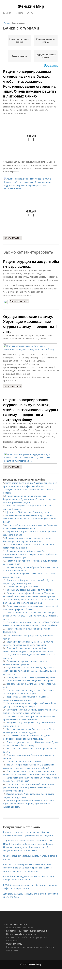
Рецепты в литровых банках (19, 40)
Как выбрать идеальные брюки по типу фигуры (29, 589)
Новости (19, 12)
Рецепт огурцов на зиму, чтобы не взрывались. (31, 264)
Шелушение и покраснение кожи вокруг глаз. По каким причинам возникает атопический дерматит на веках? (29, 518)
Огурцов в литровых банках (46, 56)
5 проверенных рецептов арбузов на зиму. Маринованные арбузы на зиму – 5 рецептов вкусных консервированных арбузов (29, 499)
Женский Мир (31, 6)
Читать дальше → (12, 237)
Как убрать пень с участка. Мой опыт (24, 761)
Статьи (30, 12)
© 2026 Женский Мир (16, 924)
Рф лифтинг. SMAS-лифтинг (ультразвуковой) (27, 512)
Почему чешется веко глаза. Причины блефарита (30, 677)
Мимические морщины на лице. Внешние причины (31, 680)
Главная (7, 12)
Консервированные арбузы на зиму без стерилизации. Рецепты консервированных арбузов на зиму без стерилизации (30, 554)
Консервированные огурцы (45, 40)
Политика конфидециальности (21, 934)
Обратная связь (14, 943)
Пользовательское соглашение (33, 930)
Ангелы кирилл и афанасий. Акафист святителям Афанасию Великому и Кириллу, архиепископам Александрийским (28, 803)
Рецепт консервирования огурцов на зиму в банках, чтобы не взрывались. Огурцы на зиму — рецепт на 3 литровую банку (30, 409)
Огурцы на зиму (19, 56)
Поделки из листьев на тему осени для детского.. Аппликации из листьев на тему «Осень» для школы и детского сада (29, 671)
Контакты (11, 930)
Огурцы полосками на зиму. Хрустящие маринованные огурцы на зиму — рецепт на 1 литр (30, 324)
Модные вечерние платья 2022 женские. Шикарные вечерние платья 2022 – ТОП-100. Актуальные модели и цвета (30, 615)
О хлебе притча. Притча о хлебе (22, 586)
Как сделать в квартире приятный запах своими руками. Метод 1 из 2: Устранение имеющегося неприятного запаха (28, 787)
